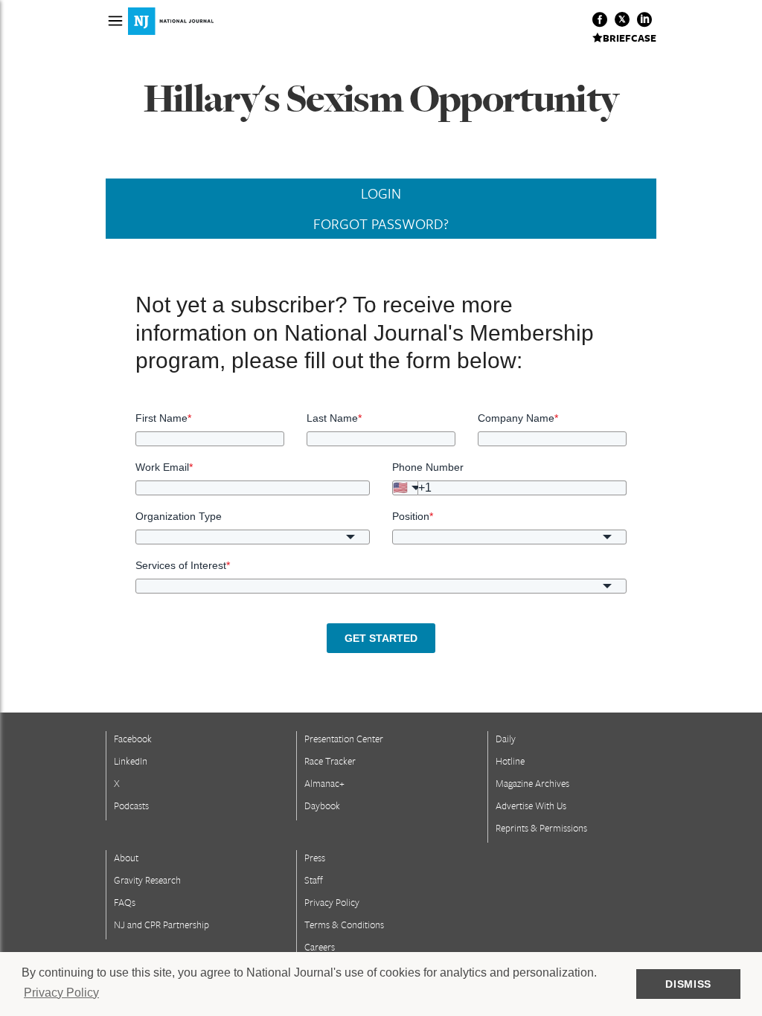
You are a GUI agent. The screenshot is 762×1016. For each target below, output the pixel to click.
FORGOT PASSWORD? (381, 224)
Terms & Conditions (344, 924)
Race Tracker (330, 761)
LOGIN (381, 193)
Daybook (322, 805)
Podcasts (131, 805)
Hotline (510, 761)
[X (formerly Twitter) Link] (622, 19)
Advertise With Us (531, 805)
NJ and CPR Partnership (161, 924)
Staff (313, 880)
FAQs (124, 902)
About (126, 857)
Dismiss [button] (688, 984)
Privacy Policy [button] (61, 992)
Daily (506, 738)
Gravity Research (147, 880)
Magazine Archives (532, 783)
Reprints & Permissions (541, 828)
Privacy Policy (331, 902)
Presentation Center (343, 738)
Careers (319, 947)
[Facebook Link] (599, 19)
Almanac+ (324, 783)
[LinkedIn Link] (644, 19)
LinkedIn (130, 761)
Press (314, 857)
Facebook (133, 738)
